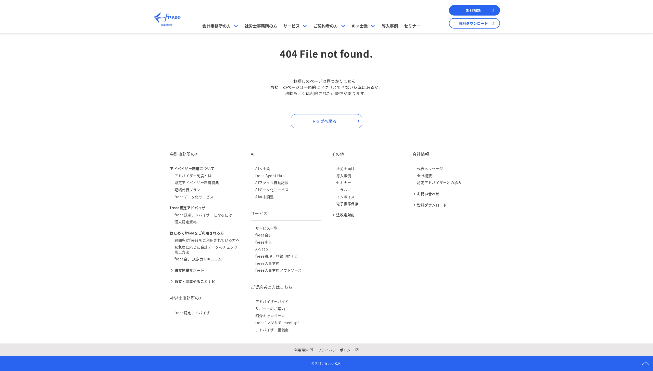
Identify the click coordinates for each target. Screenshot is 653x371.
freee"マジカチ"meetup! (277, 322)
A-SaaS (261, 248)
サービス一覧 (266, 228)
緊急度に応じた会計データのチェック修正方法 (206, 249)
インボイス (345, 196)
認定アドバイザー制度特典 (196, 182)
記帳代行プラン (187, 189)
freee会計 (263, 234)
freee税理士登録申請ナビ (276, 256)
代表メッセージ (430, 168)
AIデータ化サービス (272, 189)
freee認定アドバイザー (194, 312)
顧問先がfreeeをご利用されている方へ (207, 240)
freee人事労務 (267, 263)
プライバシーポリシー (336, 349)
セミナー (412, 26)
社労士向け (345, 168)
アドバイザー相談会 (272, 329)
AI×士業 (360, 26)
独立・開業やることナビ (194, 281)
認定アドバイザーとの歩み (439, 182)
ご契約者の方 (325, 26)
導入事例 (390, 26)
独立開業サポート (189, 270)
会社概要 (424, 175)
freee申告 (263, 242)
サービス (291, 26)
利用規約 (301, 349)
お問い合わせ (428, 193)
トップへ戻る (324, 121)
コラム (341, 189)
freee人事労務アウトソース (278, 270)
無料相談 (473, 10)
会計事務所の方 (216, 26)
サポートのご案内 (270, 308)
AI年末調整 (264, 196)
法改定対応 (345, 214)
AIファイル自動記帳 (272, 182)
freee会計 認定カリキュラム (198, 258)
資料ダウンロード (473, 23)
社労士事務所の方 (261, 26)
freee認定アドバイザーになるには (203, 214)
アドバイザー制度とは (193, 175)
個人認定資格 (185, 221)
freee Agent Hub (270, 175)
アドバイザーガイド (272, 301)
